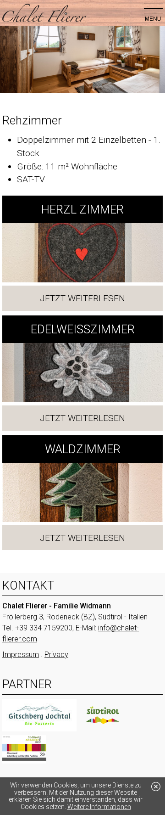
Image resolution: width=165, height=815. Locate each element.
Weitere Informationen (99, 806)
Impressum (20, 654)
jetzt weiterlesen (82, 298)
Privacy (56, 654)
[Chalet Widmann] (44, 13)
